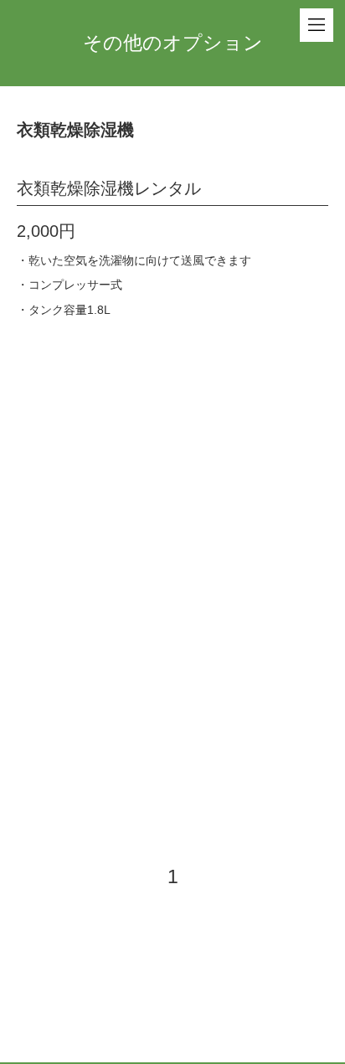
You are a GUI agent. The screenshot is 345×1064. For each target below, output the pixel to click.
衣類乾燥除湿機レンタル (109, 188)
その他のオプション (173, 43)
